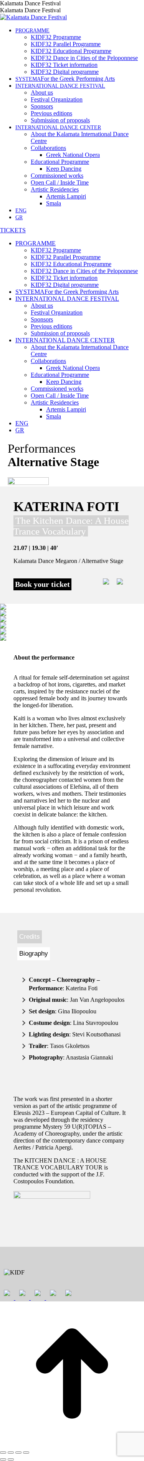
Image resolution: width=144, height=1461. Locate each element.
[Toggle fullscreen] (18, 1452)
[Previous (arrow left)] (3, 1459)
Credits (29, 936)
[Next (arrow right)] (11, 1459)
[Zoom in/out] (26, 1452)
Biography (33, 953)
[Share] (11, 1452)
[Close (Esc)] (3, 1452)
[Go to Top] (72, 1443)
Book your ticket (42, 584)
